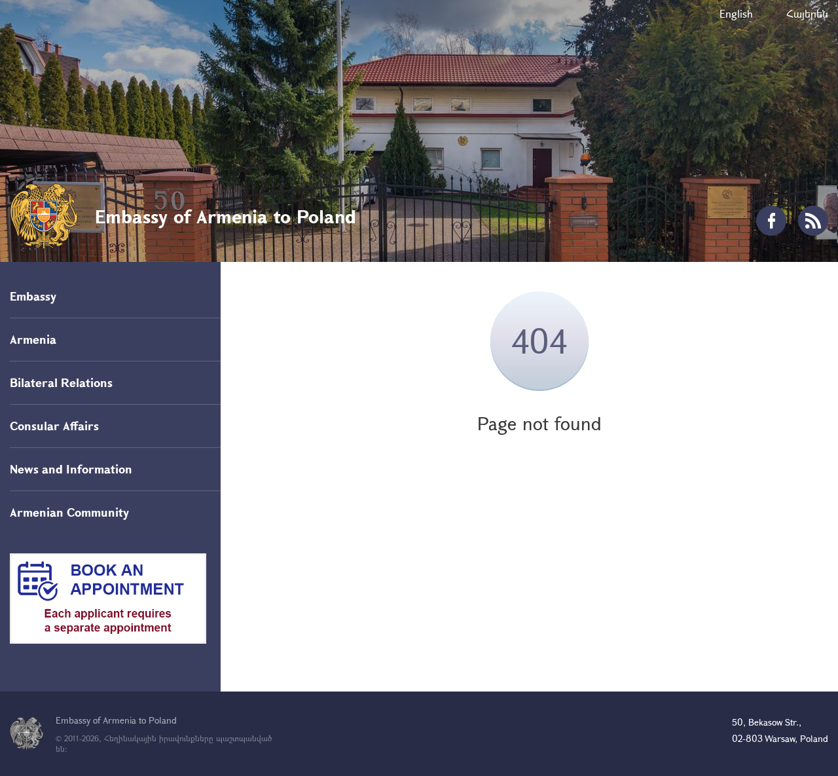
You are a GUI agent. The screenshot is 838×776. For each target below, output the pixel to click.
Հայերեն (807, 13)
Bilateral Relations (61, 382)
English (736, 13)
